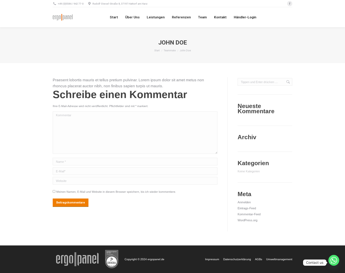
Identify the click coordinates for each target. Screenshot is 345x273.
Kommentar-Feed (249, 214)
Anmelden (244, 202)
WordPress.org (247, 220)
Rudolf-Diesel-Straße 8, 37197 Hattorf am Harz (120, 3)
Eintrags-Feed (247, 208)
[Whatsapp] (333, 262)
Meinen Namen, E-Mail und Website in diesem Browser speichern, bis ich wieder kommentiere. (116, 191)
